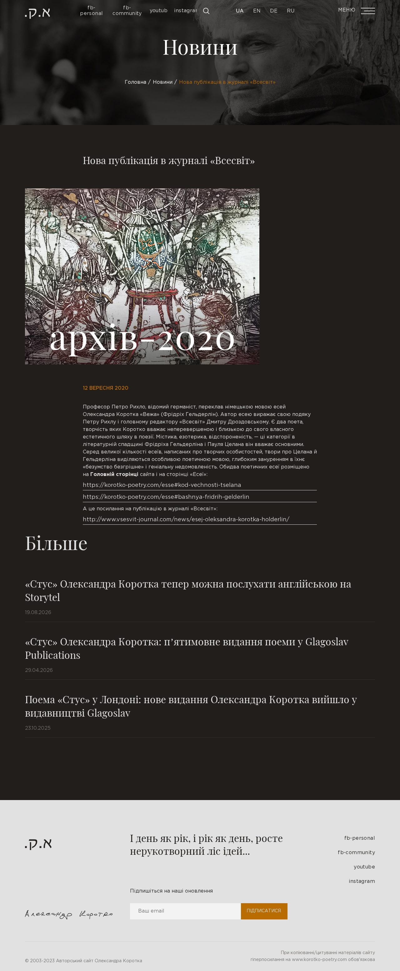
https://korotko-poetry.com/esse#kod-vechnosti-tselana (162, 485)
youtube (364, 867)
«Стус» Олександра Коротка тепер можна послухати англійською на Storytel (188, 590)
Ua (240, 11)
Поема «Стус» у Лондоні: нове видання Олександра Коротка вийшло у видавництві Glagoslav (191, 705)
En (257, 11)
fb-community (356, 852)
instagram (362, 881)
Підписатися (264, 911)
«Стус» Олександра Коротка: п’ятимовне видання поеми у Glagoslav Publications (186, 647)
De (274, 11)
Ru (290, 11)
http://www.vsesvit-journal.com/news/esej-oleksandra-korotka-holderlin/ (186, 519)
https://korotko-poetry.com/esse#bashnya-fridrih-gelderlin (166, 497)
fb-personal (359, 838)
